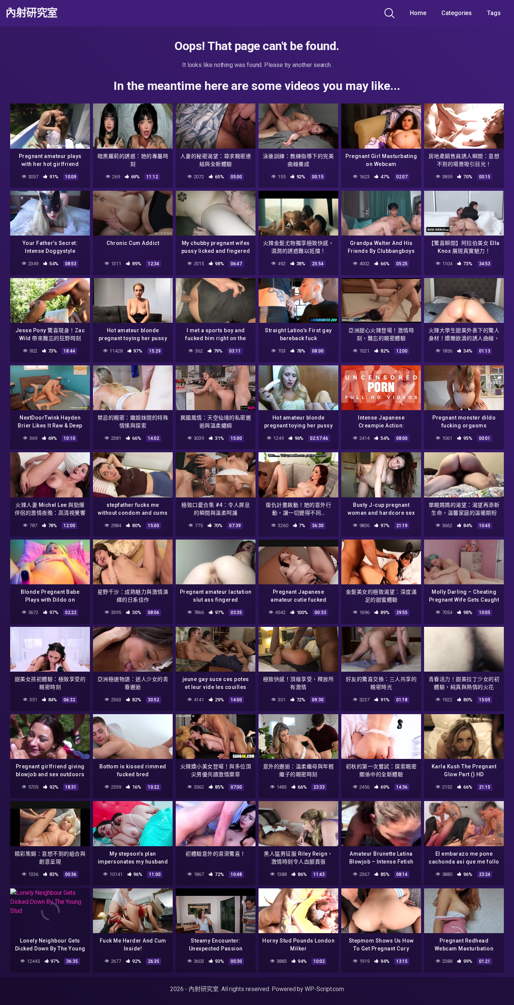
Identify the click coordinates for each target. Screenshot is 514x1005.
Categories (456, 13)
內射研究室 (32, 13)
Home (418, 13)
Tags (494, 13)
